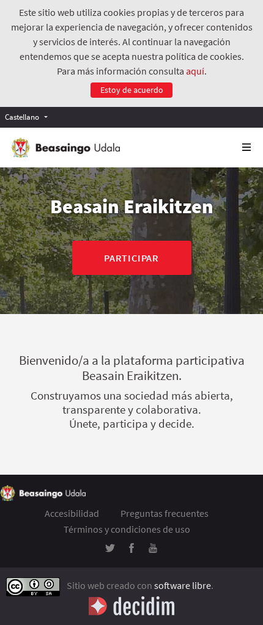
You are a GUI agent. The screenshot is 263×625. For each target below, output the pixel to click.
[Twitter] (110, 549)
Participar (131, 258)
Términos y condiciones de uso (127, 529)
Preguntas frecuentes (164, 513)
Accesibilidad (72, 513)
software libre (182, 585)
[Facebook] (131, 549)
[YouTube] (153, 549)
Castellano (22, 117)
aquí (195, 71)
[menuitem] (29, 117)
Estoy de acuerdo (131, 89)
